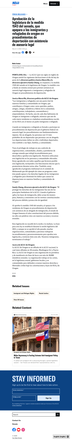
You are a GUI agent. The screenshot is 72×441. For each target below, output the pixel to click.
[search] (58, 414)
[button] (30, 52)
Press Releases (19, 14)
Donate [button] (53, 4)
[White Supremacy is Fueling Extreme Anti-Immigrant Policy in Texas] (35, 339)
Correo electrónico (18, 390)
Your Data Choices (17, 438)
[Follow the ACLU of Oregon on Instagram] (23, 430)
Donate (15, 424)
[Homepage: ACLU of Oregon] (18, 4)
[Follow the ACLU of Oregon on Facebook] (14, 430)
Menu (45, 4)
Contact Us (16, 420)
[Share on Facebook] (23, 53)
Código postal (17, 397)
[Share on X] (26, 53)
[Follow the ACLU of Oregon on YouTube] (18, 430)
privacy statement (17, 405)
